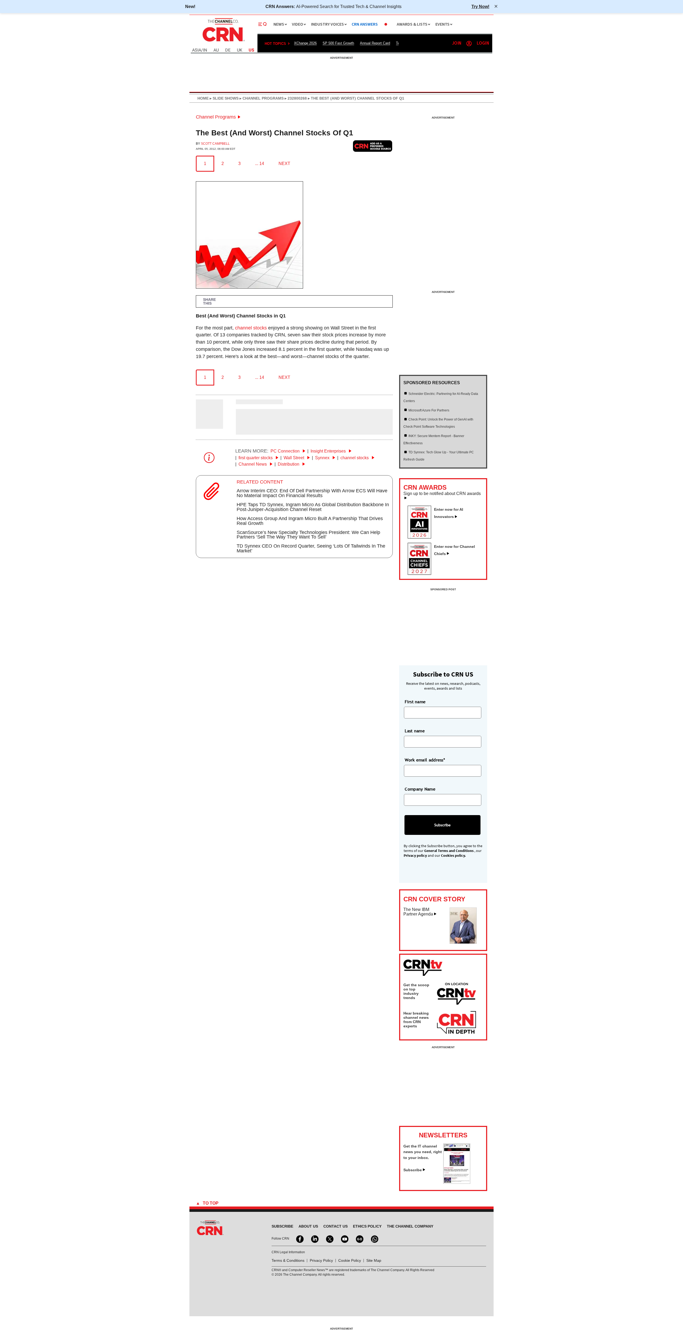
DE (228, 50)
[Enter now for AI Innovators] (421, 537)
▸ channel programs (261, 98)
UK (239, 50)
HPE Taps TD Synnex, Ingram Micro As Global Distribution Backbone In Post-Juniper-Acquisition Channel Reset (313, 507)
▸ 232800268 (295, 98)
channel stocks (251, 328)
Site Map (373, 1260)
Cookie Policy (349, 1260)
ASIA (196, 50)
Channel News (253, 464)
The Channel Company (410, 1226)
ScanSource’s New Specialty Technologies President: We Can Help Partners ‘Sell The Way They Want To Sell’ (308, 535)
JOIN (456, 43)
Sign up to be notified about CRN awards (442, 494)
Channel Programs (216, 117)
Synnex (323, 457)
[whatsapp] (374, 1238)
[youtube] (344, 1238)
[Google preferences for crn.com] (373, 146)
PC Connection (286, 451)
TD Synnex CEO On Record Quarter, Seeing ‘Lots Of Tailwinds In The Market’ (311, 548)
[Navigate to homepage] (223, 42)
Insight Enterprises (329, 451)
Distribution (289, 464)
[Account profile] (469, 43)
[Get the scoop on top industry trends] (456, 994)
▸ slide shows (224, 98)
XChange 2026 (305, 43)
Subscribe (412, 1170)
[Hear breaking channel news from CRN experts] (456, 1023)
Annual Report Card (375, 43)
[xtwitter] (329, 1238)
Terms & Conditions (288, 1260)
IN (205, 50)
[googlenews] (359, 1238)
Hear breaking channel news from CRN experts (416, 1019)
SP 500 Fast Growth (338, 43)
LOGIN (483, 43)
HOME (203, 98)
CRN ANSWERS (365, 24)
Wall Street (294, 457)
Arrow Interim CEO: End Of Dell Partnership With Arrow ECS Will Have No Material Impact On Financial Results (312, 493)
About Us (308, 1226)
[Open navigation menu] (262, 24)
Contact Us (335, 1226)
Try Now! (480, 6)
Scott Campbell (215, 144)
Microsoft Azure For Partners (428, 410)
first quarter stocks (256, 457)
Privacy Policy (321, 1260)
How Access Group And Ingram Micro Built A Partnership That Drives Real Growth (310, 521)
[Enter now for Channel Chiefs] (421, 573)
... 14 (259, 163)
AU (216, 50)
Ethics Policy (367, 1226)
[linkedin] (314, 1238)
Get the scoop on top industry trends (416, 991)
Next (284, 163)
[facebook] (299, 1238)
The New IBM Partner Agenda (418, 911)
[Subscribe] (456, 1182)
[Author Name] (209, 425)
